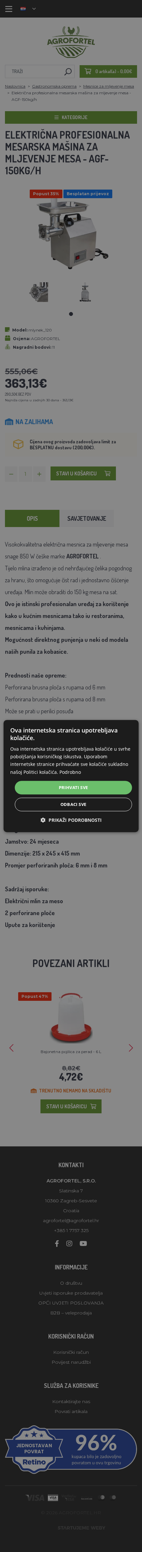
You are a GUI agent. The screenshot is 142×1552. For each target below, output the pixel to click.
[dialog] (71, 776)
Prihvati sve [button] (73, 787)
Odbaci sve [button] (73, 804)
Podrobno (70, 772)
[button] (71, 820)
